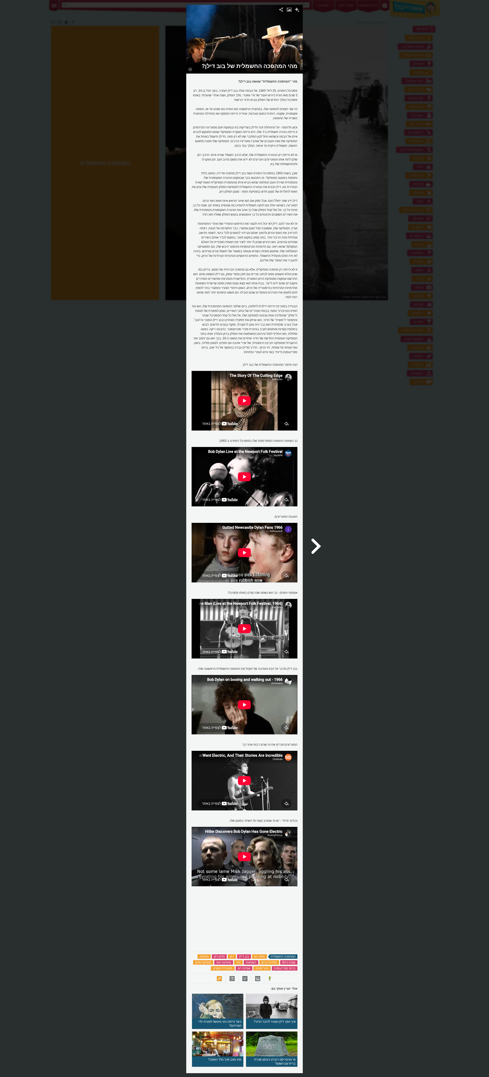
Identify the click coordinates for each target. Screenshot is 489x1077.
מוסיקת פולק (203, 962)
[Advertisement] (352, 62)
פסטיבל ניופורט (223, 968)
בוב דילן (244, 956)
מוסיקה (204, 956)
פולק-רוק (219, 956)
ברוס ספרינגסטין (285, 968)
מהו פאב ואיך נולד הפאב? (224, 1059)
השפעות (251, 962)
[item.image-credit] (190, 69)
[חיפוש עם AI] (297, 10)
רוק (232, 956)
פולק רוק (259, 956)
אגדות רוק (244, 968)
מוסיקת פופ (223, 962)
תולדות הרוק (269, 962)
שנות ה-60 (289, 962)
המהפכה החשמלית (283, 956)
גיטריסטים (262, 968)
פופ (238, 962)
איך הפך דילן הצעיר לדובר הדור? (275, 1021)
